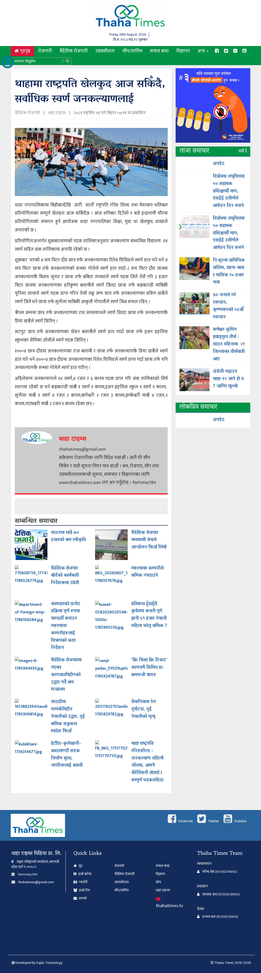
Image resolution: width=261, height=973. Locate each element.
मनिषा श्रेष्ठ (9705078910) (219, 872)
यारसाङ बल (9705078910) (221, 894)
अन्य (202, 51)
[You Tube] (244, 51)
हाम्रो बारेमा (84, 874)
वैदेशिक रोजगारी (74, 51)
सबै (242, 151)
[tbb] (213, 107)
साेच (158, 882)
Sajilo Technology (49, 963)
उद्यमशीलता (105, 51)
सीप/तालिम (132, 51)
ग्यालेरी (82, 882)
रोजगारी (45, 51)
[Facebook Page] (216, 51)
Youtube (239, 821)
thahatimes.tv (169, 906)
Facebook (185, 821)
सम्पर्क (82, 898)
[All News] (7, 62)
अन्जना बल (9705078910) (220, 917)
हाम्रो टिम (84, 890)
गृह (80, 866)
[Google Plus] (235, 51)
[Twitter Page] (226, 51)
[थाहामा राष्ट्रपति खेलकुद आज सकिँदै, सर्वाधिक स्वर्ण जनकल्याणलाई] (91, 164)
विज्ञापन (183, 51)
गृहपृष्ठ (26, 51)
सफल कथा (159, 51)
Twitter (213, 821)
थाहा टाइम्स (57, 112)
